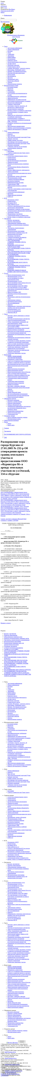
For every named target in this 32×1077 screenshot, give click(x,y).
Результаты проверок (14, 181)
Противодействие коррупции (16, 73)
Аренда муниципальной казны (17, 320)
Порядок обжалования (14, 221)
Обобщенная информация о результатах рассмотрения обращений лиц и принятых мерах (19, 408)
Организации (11, 59)
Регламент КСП (12, 203)
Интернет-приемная (13, 145)
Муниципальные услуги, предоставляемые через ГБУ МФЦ (17, 285)
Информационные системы (16, 182)
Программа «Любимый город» (16, 70)
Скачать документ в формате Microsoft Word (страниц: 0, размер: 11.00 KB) (13, 519)
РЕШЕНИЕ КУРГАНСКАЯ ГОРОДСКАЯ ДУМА (16, 245)
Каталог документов (13, 220)
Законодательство (13, 98)
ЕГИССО (10, 196)
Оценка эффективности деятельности (18, 170)
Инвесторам (7, 354)
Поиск (6, 422)
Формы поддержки (13, 384)
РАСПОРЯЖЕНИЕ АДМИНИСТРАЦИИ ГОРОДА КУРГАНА (17, 256)
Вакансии (10, 88)
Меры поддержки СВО (14, 292)
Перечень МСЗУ (12, 312)
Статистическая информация (16, 192)
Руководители (12, 157)
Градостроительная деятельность (17, 62)
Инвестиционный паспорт (15, 370)
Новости (10, 134)
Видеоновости (12, 76)
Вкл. (10, 9)
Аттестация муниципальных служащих (19, 101)
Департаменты (12, 159)
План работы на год (13, 204)
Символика (11, 54)
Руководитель (12, 201)
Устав (9, 52)
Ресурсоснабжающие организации (18, 394)
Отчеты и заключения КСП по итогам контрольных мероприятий (19, 206)
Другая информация (13, 303)
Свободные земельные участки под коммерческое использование (18, 347)
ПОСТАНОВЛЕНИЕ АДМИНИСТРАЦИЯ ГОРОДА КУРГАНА (17, 242)
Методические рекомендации (16, 126)
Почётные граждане (13, 65)
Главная (6, 428)
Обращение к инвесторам (15, 359)
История (10, 51)
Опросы (10, 82)
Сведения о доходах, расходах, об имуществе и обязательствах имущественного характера (17, 107)
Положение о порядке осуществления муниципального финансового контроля (19, 209)
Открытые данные (9, 416)
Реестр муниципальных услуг (16, 275)
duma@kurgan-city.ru (10, 1058)
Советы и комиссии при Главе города (18, 153)
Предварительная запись (15, 301)
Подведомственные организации (17, 160)
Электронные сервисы (14, 300)
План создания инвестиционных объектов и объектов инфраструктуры (19, 374)
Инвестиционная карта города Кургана (19, 372)
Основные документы (14, 236)
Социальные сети (13, 414)
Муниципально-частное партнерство (18, 395)
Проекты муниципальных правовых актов (16, 638)
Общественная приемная (15, 195)
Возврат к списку (6, 623)
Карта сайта (11, 425)
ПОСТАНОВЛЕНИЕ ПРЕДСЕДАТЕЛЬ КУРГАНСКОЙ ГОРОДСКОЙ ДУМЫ (19, 252)
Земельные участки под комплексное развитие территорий (18, 350)
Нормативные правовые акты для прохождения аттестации (17, 233)
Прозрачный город (13, 79)
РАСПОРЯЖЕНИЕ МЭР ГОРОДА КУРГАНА (17, 434)
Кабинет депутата (13, 138)
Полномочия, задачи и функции (17, 176)
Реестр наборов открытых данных (17, 417)
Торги (6, 314)
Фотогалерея (11, 74)
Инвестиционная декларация (16, 369)
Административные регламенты (17, 237)
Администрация (9, 154)
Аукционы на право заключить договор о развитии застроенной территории (19, 341)
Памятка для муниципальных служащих (19, 128)
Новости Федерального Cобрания (17, 129)
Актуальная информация (15, 48)
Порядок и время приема (15, 401)
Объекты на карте (13, 162)
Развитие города (12, 60)
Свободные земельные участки (17, 353)
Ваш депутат (11, 135)
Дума (5, 131)
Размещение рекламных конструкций (18, 328)
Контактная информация (15, 102)
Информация (8, 15)
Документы (7, 218)
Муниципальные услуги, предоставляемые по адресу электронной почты (16, 278)
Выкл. (13, 9)
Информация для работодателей (17, 99)
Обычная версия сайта (7, 11)
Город (6, 46)
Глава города (8, 149)
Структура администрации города (17, 156)
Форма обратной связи (14, 392)
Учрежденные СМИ (13, 184)
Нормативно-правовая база (15, 411)
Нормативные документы (15, 214)
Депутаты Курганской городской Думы (19, 137)
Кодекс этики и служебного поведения (19, 217)
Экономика (11, 56)
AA (2, 6)
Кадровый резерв (13, 87)
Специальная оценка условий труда (18, 215)
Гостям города (12, 63)
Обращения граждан (10, 398)
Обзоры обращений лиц (15, 405)
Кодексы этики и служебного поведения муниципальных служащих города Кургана (19, 112)
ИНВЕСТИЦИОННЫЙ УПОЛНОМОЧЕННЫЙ (15, 357)
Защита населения (13, 171)
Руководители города (14, 66)
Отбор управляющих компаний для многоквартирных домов (18, 322)
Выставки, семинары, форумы (16, 386)
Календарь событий (13, 81)
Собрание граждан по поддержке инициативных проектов (17, 147)
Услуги (6, 273)
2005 (5, 437)
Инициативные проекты (15, 84)
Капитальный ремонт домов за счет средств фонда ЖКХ (18, 325)
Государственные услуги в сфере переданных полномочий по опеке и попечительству (18, 289)
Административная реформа (16, 179)
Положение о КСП (13, 200)
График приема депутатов (15, 140)
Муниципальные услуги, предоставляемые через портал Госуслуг (19, 281)
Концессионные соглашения (16, 329)
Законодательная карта (14, 412)
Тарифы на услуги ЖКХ (15, 239)
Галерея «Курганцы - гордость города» (19, 68)
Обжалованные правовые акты (17, 223)
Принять (28, 1069)
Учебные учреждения (14, 104)
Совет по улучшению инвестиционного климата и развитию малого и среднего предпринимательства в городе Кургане (19, 362)
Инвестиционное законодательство (18, 376)
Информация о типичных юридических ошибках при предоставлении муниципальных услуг (19, 307)
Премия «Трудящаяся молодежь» (17, 71)
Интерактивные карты (14, 419)
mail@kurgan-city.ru (10, 1052)
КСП (5, 198)
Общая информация (13, 49)
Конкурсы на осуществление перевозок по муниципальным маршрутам (19, 332)
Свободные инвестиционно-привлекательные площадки (16, 382)
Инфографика (12, 57)
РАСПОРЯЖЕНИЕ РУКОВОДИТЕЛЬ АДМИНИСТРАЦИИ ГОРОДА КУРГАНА (19, 267)
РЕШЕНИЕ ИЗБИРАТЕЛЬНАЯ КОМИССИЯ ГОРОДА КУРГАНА (18, 271)
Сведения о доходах (13, 212)
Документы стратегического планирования (16, 228)
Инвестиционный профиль (15, 397)
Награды (10, 77)
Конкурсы (10, 90)
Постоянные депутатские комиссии (18, 142)
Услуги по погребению (14, 311)
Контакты (10, 193)
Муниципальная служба (11, 85)
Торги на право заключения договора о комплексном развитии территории (19, 344)
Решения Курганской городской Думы (19, 143)
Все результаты (5, 21)
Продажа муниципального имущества (19, 318)
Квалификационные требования (17, 96)
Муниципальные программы (16, 231)
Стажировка (11, 92)
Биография (11, 151)
